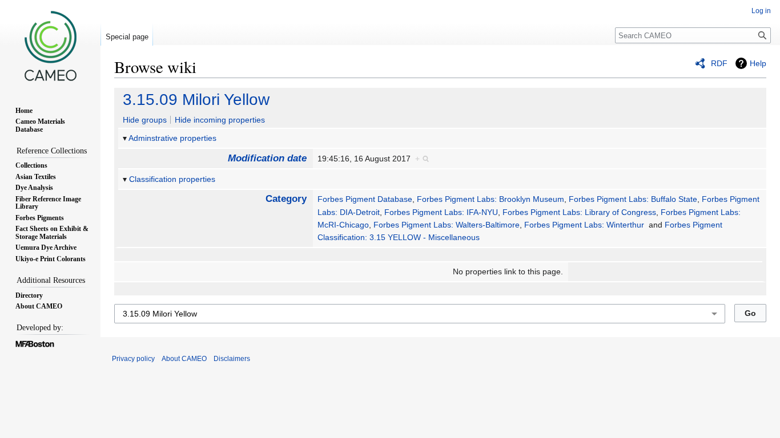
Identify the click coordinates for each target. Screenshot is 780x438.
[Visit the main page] (50, 45)
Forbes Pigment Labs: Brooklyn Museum (490, 199)
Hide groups (145, 119)
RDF (719, 63)
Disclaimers (232, 359)
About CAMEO (184, 359)
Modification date (267, 158)
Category (286, 198)
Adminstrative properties (172, 138)
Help (758, 63)
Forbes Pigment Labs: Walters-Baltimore (446, 224)
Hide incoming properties (220, 119)
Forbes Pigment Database (364, 199)
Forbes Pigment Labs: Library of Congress (579, 212)
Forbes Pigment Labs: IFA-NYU (441, 212)
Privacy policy (133, 359)
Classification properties (172, 179)
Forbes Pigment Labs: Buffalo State (633, 199)
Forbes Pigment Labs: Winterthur (584, 224)
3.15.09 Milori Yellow (196, 99)
